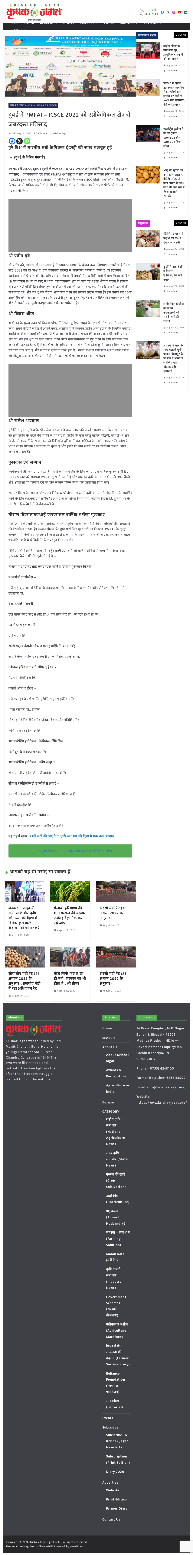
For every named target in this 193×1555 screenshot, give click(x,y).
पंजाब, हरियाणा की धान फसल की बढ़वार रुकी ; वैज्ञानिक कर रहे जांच (70, 915)
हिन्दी (154, 10)
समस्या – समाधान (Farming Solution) (118, 1239)
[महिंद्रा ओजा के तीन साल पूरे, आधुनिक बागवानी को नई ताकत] (148, 59)
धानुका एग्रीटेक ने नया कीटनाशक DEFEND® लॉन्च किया (75, 851)
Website (112, 1490)
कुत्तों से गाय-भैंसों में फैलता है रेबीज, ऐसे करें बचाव (173, 273)
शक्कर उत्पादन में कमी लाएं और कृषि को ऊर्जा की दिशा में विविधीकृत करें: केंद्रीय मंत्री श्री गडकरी (24, 918)
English (144, 10)
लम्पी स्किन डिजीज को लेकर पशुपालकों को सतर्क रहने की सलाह (173, 313)
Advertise (151, 23)
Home (14, 23)
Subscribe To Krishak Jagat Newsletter (117, 1441)
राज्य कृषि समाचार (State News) (117, 1159)
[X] (19, 141)
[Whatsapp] (27, 141)
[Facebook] (12, 141)
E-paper (68, 23)
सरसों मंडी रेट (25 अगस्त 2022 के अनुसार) (113, 979)
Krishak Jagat (60, 133)
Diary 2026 (115, 1472)
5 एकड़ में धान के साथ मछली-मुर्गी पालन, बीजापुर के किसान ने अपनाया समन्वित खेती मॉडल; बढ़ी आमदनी (173, 359)
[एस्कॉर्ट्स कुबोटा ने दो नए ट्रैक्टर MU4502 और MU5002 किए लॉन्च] (148, 144)
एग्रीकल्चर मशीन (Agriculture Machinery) (117, 1331)
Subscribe (127, 23)
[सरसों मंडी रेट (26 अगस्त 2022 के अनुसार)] (116, 883)
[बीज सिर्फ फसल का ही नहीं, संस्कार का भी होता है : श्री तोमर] (70, 949)
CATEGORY (87, 23)
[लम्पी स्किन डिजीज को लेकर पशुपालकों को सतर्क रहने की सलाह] (148, 319)
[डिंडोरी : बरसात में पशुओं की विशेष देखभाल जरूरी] (148, 245)
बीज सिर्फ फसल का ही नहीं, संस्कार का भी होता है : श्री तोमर (70, 979)
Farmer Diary (117, 1508)
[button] (55, 23)
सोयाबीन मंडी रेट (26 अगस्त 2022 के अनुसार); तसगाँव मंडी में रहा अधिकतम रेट (24, 981)
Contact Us (18, 29)
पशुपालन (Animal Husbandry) (115, 1218)
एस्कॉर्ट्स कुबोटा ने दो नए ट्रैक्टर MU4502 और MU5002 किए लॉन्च (173, 138)
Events (109, 23)
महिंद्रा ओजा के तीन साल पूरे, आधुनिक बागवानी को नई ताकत (173, 52)
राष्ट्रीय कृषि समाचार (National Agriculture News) (33, 105)
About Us (47, 23)
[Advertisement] (70, 225)
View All (181, 35)
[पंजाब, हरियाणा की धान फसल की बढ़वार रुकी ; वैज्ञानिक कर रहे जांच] (70, 883)
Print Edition (116, 1499)
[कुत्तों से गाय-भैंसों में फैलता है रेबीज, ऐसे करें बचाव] (148, 280)
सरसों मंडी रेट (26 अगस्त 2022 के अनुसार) (113, 913)
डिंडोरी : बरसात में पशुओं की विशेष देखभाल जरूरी (173, 238)
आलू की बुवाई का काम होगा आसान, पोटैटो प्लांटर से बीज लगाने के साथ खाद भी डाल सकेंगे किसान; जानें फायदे (174, 183)
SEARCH (29, 23)
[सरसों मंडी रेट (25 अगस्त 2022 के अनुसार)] (116, 949)
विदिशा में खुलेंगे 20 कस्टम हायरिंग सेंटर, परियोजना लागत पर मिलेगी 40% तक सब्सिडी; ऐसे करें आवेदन (174, 94)
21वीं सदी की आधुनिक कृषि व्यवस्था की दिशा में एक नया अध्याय (72, 836)
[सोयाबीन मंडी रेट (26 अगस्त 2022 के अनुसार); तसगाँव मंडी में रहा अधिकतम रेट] (25, 949)
